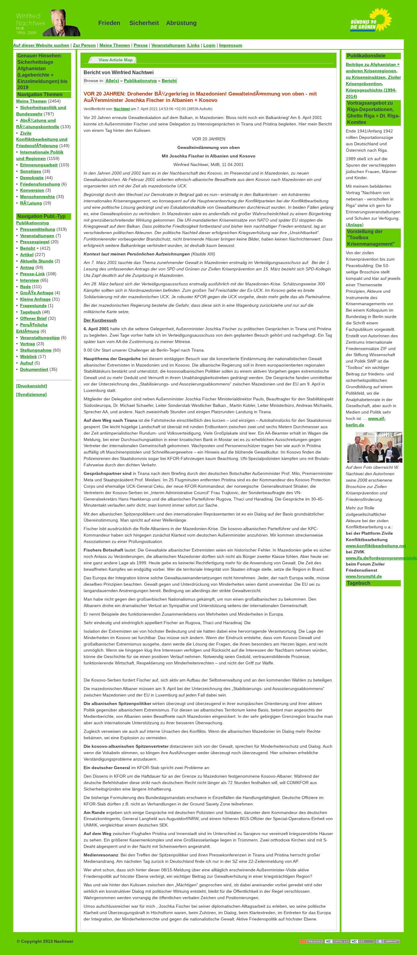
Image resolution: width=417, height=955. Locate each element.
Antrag (27, 267)
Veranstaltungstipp (40, 337)
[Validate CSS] (363, 935)
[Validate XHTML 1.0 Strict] (337, 935)
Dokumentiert (34, 369)
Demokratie (32, 177)
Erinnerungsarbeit (39, 164)
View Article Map (116, 59)
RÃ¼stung (31, 203)
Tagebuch (30, 311)
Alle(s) (112, 80)
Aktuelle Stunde (36, 261)
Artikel (27, 254)
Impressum (230, 45)
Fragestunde (33, 305)
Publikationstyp (32, 222)
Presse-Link (32, 273)
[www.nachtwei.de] (51, 23)
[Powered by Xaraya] (388, 935)
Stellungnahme (36, 350)
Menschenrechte (37, 196)
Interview (29, 280)
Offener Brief (33, 318)
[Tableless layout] (312, 935)
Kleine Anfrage (35, 299)
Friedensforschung (40, 184)
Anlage (354, 224)
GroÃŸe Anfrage (36, 292)
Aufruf (26, 362)
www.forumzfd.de (364, 576)
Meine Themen (115, 45)
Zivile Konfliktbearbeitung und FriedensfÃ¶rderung (41, 139)
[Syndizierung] (31, 394)
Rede (25, 286)
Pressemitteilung (37, 229)
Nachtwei (122, 109)
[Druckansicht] (31, 385)
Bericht (27, 248)
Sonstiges (30, 171)
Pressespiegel (34, 241)
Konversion (32, 190)
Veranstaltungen (168, 45)
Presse (141, 45)
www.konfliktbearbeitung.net (376, 545)
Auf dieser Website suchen (41, 45)
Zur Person (84, 45)
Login (209, 45)
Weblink (28, 356)
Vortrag (27, 343)
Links (194, 45)
